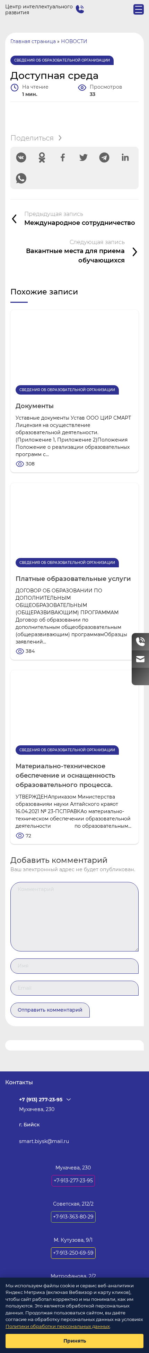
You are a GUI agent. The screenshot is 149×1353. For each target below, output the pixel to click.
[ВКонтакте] (21, 157)
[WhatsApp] (21, 178)
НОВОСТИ (74, 41)
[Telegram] (104, 157)
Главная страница (33, 41)
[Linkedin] (125, 157)
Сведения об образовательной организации (62, 60)
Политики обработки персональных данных (58, 1326)
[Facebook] (63, 157)
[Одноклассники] (42, 157)
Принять (74, 1341)
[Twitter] (83, 157)
